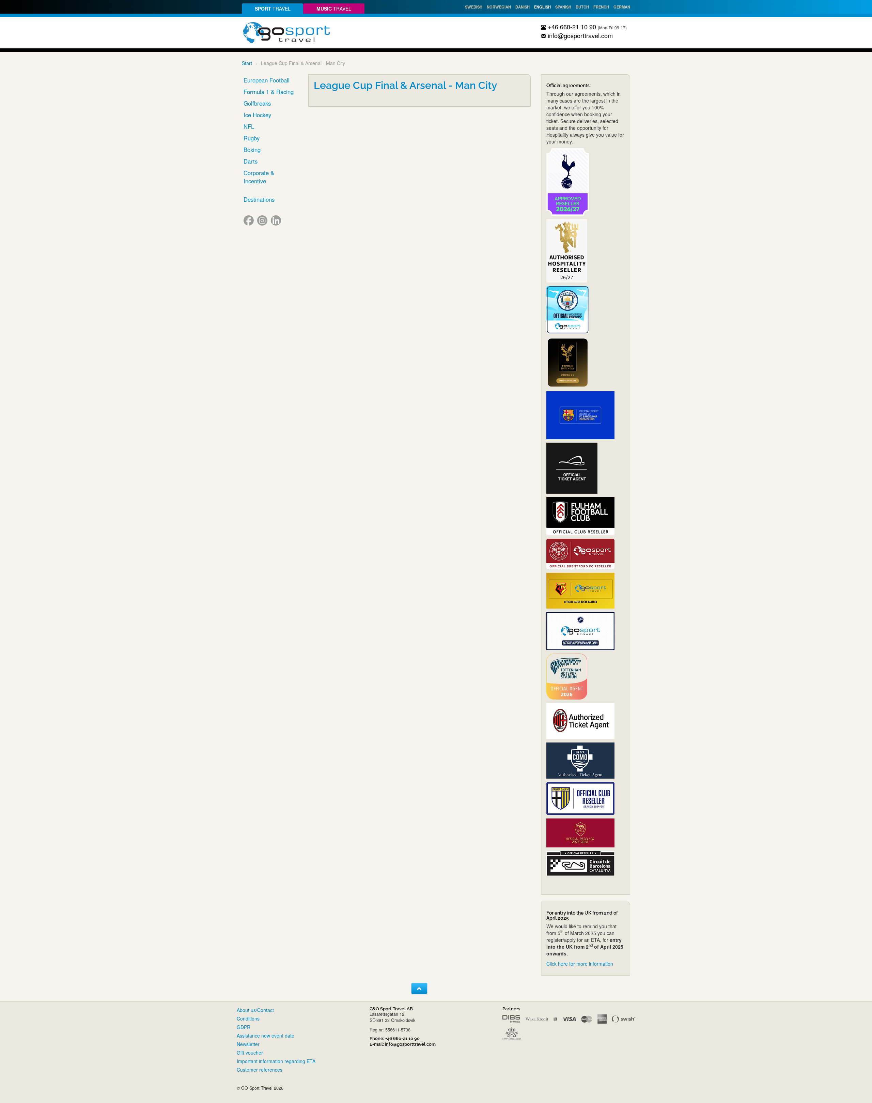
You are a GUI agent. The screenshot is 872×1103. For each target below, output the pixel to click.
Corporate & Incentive (259, 177)
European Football (267, 80)
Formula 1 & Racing (269, 92)
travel (273, 8)
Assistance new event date (265, 1035)
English (542, 7)
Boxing (252, 149)
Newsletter (248, 1044)
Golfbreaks (257, 103)
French (601, 7)
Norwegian (499, 7)
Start (247, 63)
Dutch (582, 7)
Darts (251, 161)
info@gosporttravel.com (579, 35)
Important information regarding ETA (276, 1061)
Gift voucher (250, 1052)
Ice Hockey (257, 115)
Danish (522, 7)
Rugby (252, 138)
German (621, 7)
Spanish (563, 7)
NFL (249, 126)
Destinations (259, 199)
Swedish (473, 7)
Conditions (248, 1018)
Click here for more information (579, 963)
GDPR (243, 1027)
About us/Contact (255, 1010)
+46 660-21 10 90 (571, 26)
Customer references (259, 1069)
